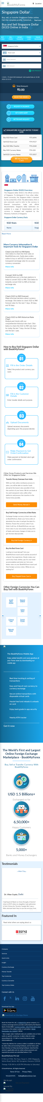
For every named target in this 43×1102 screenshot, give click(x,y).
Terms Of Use (15, 1072)
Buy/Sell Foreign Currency (21, 540)
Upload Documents (19, 422)
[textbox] (21, 46)
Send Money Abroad (21, 505)
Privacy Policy (27, 1072)
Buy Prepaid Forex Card (21, 576)
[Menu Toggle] (2, 3)
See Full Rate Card (22, 160)
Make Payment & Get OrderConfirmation (20, 452)
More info (9, 267)
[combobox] (21, 46)
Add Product (36, 70)
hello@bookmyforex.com (27, 1076)
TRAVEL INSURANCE (38, 38)
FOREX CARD (29, 38)
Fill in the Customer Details (19, 395)
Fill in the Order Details (21, 365)
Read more (37, 20)
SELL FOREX (11, 38)
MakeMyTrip (22, 1022)
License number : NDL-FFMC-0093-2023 (28, 1027)
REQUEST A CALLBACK (21, 106)
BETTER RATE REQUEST (21, 119)
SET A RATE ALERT (21, 113)
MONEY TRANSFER (19, 38)
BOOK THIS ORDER (21, 97)
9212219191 (10, 1076)
